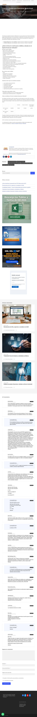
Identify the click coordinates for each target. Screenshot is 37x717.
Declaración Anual (28, 11)
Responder (31, 401)
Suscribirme (21, 706)
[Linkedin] (11, 157)
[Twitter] (6, 157)
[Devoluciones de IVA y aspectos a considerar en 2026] (18, 318)
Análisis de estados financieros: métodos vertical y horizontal (14, 191)
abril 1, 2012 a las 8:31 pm (13, 526)
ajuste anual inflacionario (12, 161)
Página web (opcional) (6, 672)
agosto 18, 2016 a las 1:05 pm (12, 635)
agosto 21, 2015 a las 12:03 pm (12, 606)
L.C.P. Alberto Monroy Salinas (8, 359)
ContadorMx (6, 11)
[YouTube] (27, 695)
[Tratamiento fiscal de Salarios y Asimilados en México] (18, 347)
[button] (34, 4)
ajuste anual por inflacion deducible (26, 163)
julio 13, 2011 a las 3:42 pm (11, 472)
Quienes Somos (22, 705)
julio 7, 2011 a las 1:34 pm (11, 455)
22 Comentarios (8, 15)
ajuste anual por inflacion (21, 161)
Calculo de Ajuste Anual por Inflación (18, 123)
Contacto (5, 696)
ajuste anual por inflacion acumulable (14, 163)
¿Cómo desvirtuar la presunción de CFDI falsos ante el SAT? (14, 183)
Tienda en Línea (22, 704)
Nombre (4, 663)
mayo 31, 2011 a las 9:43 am (11, 430)
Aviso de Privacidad (7, 694)
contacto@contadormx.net (21, 154)
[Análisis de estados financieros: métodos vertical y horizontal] (18, 375)
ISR (18, 11)
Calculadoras (21, 11)
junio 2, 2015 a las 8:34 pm (11, 596)
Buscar (32, 173)
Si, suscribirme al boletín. (8, 680)
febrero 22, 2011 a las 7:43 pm (12, 402)
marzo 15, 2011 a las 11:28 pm (13, 420)
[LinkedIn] (30, 695)
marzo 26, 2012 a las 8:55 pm (11, 516)
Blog (7, 695)
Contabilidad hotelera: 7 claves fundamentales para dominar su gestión (16, 187)
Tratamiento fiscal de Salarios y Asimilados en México (13, 189)
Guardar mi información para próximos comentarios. (13, 678)
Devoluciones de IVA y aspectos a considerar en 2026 (13, 185)
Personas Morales (5, 12)
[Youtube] (8, 157)
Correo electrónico (6, 668)
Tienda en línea (12, 695)
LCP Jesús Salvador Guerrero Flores (9, 330)
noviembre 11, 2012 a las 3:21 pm (12, 587)
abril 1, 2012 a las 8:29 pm (13, 501)
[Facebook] (4, 157)
